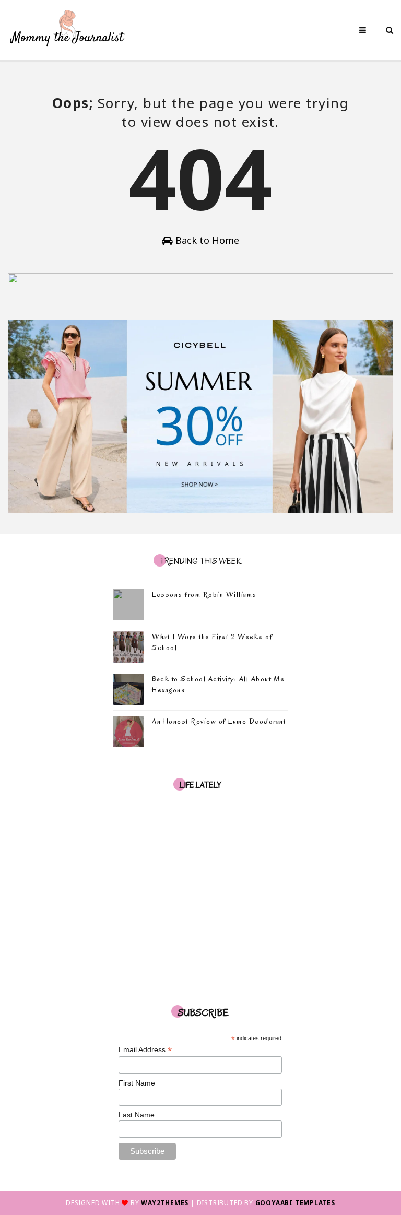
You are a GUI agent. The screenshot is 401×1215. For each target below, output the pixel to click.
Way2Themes (164, 1202)
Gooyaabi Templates (295, 1202)
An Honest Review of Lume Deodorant (219, 721)
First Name (137, 1083)
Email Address (145, 1050)
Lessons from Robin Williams (204, 594)
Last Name (137, 1115)
